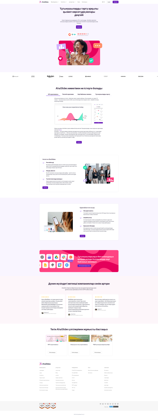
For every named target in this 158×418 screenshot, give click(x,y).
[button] (55, 2)
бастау (79, 27)
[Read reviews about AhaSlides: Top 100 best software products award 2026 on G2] (47, 406)
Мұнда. (60, 130)
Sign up (115, 2)
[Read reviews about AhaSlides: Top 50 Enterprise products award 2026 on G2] (42, 406)
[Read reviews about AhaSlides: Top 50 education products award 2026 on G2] (53, 406)
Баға (79, 2)
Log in (109, 2)
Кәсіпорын (84, 2)
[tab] (53, 94)
